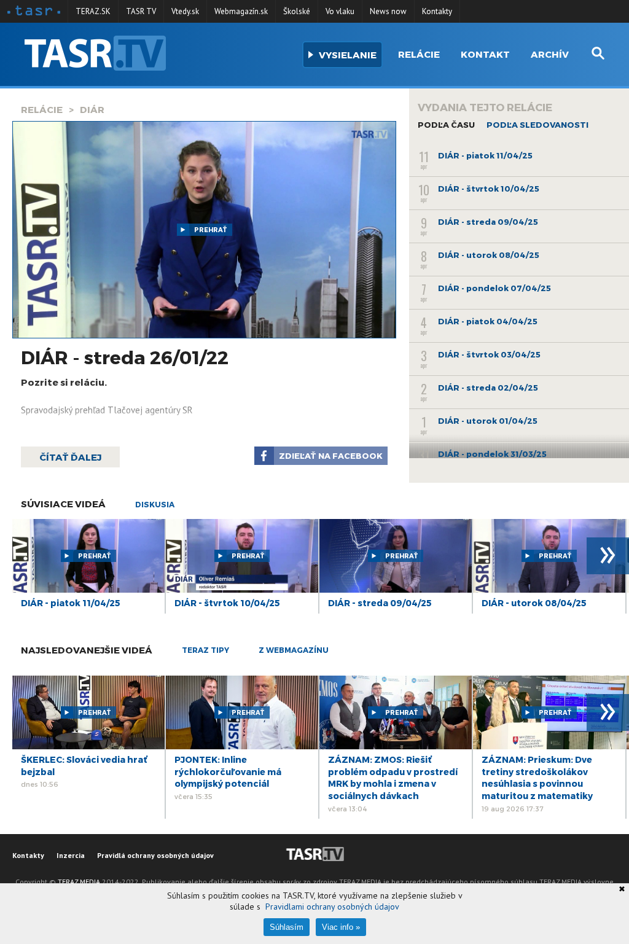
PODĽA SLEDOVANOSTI (537, 125)
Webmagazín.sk (241, 11)
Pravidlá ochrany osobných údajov (155, 855)
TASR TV (141, 11)
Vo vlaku (340, 11)
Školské (296, 11)
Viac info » (341, 927)
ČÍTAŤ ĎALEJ (70, 456)
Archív (550, 54)
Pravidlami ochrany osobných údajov (332, 906)
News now (388, 11)
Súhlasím (286, 927)
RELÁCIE (42, 109)
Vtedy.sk (185, 11)
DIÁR (92, 109)
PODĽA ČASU (446, 125)
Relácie (419, 54)
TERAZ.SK (93, 11)
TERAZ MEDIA (79, 881)
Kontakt (485, 54)
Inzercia (71, 855)
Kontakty (437, 11)
